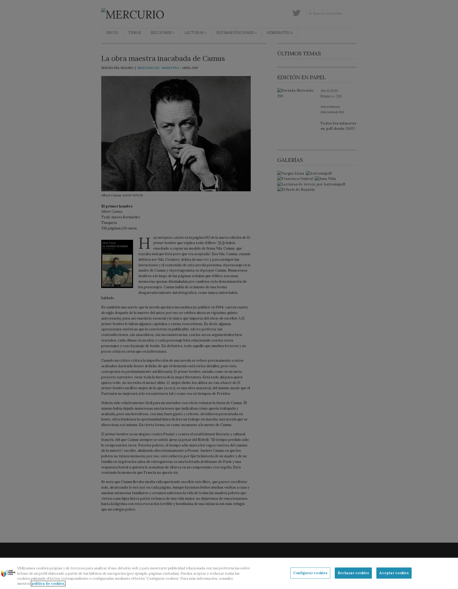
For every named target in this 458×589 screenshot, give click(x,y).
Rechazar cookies (353, 573)
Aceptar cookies (394, 573)
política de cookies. (48, 583)
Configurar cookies (310, 573)
